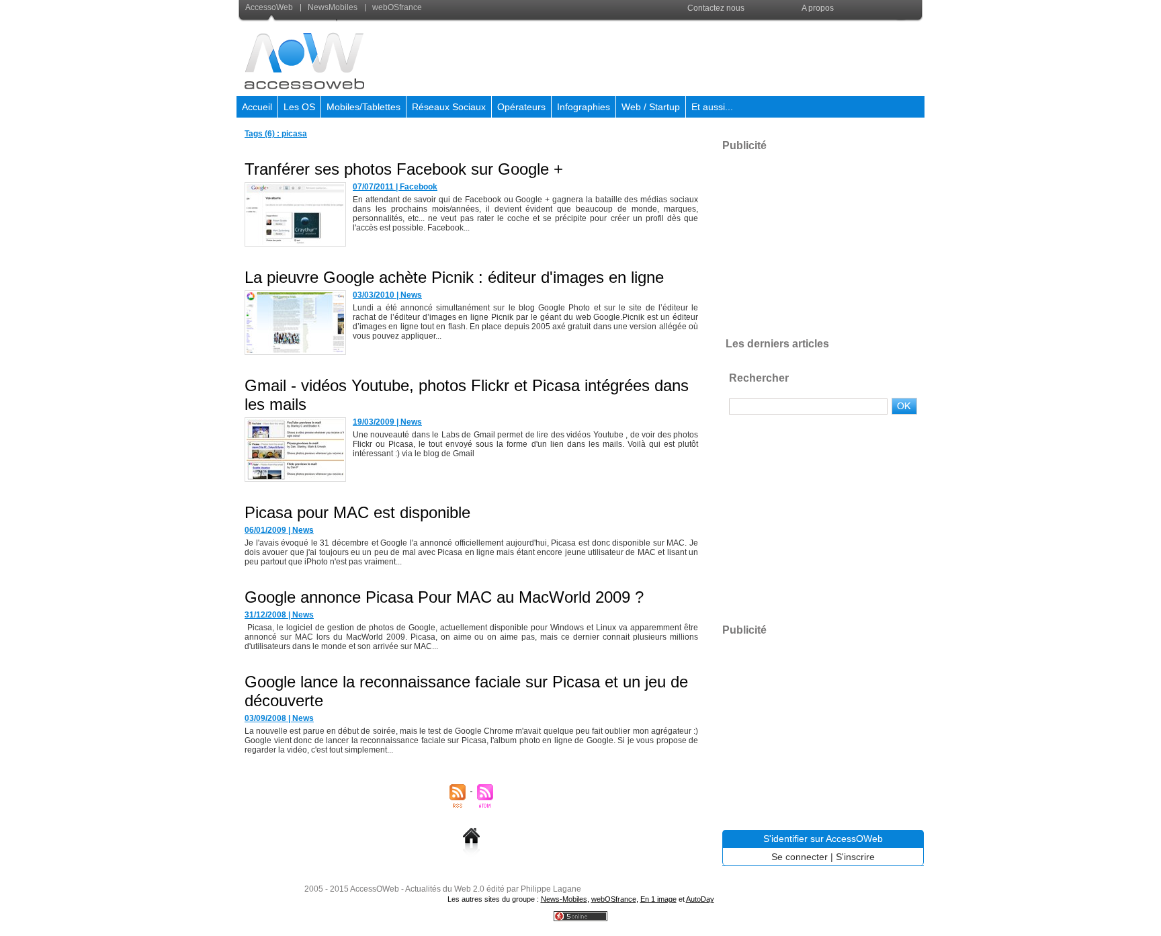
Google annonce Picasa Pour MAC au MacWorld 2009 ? (444, 597)
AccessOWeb (374, 889)
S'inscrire (855, 856)
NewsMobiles (332, 7)
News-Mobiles (564, 899)
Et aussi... (712, 106)
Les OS (299, 106)
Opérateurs (521, 106)
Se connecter (799, 856)
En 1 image (658, 899)
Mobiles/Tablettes (363, 106)
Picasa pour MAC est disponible (357, 512)
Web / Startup (650, 106)
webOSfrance (396, 7)
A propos (818, 8)
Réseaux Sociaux (449, 106)
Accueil (257, 106)
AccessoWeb (270, 7)
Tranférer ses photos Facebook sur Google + (404, 169)
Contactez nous (715, 8)
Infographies (583, 106)
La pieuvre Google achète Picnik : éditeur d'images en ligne (454, 277)
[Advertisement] (679, 56)
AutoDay (700, 899)
